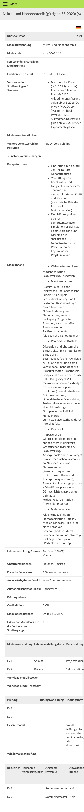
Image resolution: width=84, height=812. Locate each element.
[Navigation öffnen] (5, 4)
